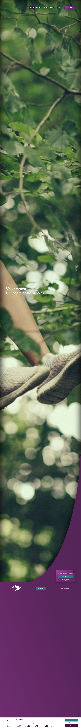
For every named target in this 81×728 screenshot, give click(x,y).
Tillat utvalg (71, 722)
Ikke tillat (71, 725)
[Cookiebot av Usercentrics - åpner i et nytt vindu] (8, 726)
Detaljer (51, 726)
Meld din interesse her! (65, 576)
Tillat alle (71, 719)
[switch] (28, 726)
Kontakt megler (65, 580)
